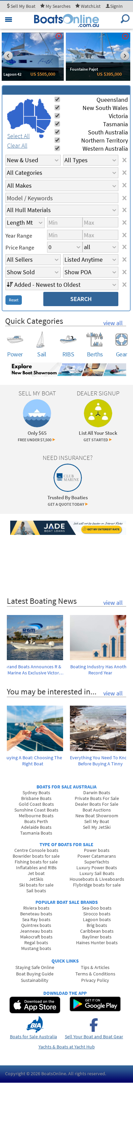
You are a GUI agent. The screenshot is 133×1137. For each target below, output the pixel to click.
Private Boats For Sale (97, 798)
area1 (15, 115)
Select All (18, 136)
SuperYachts (96, 862)
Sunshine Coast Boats (36, 810)
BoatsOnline (53, 1073)
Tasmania (115, 124)
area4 (42, 109)
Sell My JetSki (96, 827)
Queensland (112, 99)
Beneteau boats (36, 914)
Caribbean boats (97, 931)
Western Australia (105, 148)
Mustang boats (36, 948)
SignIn (116, 6)
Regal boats (36, 942)
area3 (30, 124)
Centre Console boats (36, 850)
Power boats (96, 850)
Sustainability (34, 980)
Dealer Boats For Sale (96, 804)
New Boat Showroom (96, 816)
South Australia (108, 132)
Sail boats (36, 891)
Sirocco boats (96, 914)
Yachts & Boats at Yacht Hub (67, 1047)
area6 (40, 129)
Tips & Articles (95, 967)
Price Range (19, 247)
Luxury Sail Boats (96, 873)
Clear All (17, 145)
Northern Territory (104, 140)
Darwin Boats (96, 792)
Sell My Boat (96, 821)
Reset (13, 299)
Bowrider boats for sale (36, 856)
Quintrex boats (36, 925)
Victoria (118, 116)
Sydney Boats (36, 792)
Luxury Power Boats (96, 867)
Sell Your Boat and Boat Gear (94, 1036)
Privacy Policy (95, 980)
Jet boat (36, 873)
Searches (58, 6)
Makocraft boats (36, 937)
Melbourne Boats (36, 816)
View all (113, 323)
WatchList (91, 6)
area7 (41, 136)
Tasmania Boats (36, 833)
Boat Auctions (97, 810)
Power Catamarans (96, 856)
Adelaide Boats (36, 827)
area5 (43, 125)
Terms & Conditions (95, 974)
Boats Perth (36, 821)
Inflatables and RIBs (36, 867)
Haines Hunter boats (97, 942)
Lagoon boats (97, 919)
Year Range (18, 235)
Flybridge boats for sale (97, 885)
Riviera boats (36, 908)
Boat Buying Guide (35, 974)
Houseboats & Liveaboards (97, 879)
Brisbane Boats (36, 798)
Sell (22, 6)
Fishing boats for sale (36, 862)
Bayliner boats (97, 937)
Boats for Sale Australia (33, 1036)
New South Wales (105, 108)
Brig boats (97, 925)
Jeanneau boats (36, 931)
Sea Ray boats (36, 919)
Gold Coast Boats (36, 804)
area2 (29, 107)
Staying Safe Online (34, 967)
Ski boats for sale (36, 885)
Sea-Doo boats (97, 908)
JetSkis (36, 879)
